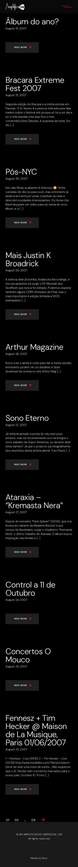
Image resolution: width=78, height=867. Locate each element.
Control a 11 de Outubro (30, 588)
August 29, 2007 (16, 270)
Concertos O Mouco (28, 655)
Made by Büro (39, 858)
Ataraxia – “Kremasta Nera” (34, 501)
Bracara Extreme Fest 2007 (34, 84)
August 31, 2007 (16, 28)
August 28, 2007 (16, 354)
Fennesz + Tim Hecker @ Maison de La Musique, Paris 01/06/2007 (36, 730)
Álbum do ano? (32, 21)
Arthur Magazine (34, 347)
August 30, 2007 (16, 179)
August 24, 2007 (16, 600)
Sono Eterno (27, 418)
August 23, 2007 (16, 749)
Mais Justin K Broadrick (28, 259)
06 (33, 820)
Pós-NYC (21, 171)
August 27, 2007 (16, 425)
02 (17, 820)
